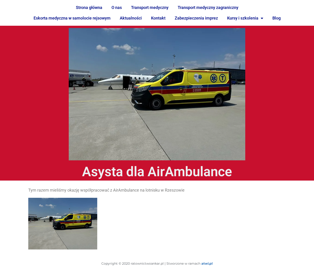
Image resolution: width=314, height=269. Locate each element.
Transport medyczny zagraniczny (208, 7)
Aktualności (131, 18)
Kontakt (158, 18)
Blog (276, 18)
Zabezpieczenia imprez (196, 18)
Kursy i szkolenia (242, 18)
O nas (116, 7)
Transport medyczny (149, 7)
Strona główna (89, 7)
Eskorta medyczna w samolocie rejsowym (72, 18)
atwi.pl (207, 263)
